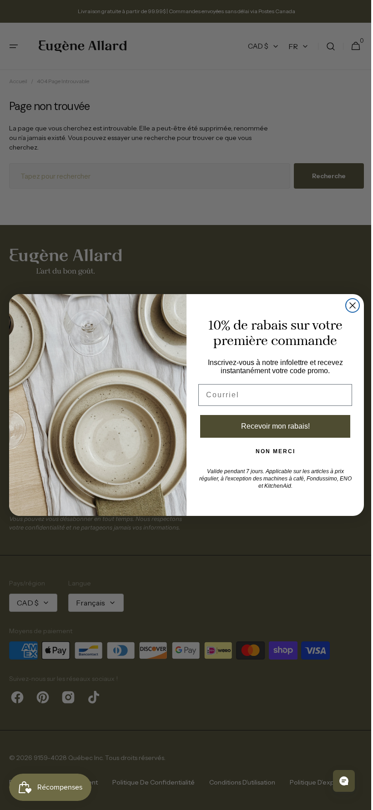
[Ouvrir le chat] (337, 781)
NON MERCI (272, 451)
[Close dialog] (349, 305)
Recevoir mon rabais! (271, 426)
